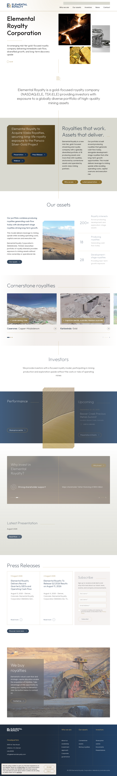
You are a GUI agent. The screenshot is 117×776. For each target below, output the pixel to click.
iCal (87, 426)
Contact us (17, 701)
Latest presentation (89, 182)
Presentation (18, 155)
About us (65, 740)
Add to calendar (89, 424)
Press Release (37, 155)
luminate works (105, 770)
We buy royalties (84, 747)
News (98, 7)
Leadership (65, 744)
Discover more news (16, 631)
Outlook (88, 429)
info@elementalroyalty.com (16, 754)
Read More (13, 536)
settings (19, 772)
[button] (8, 337)
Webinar (17, 161)
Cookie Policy (21, 767)
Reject (49, 771)
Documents (100, 747)
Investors (88, 7)
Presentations (100, 750)
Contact (106, 7)
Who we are (64, 7)
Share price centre (16, 430)
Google (88, 432)
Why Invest (97, 465)
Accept (49, 767)
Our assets (77, 7)
